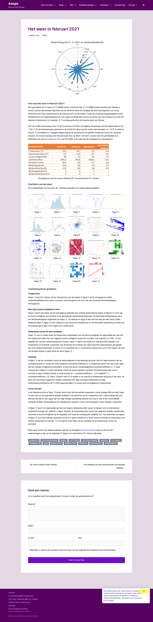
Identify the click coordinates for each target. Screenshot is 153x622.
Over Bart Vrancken (16, 599)
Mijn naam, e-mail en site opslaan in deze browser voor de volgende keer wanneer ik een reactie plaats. (73, 550)
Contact (11, 593)
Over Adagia (33, 599)
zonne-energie (111, 443)
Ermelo (63, 440)
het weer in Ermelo (88, 430)
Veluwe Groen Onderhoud (19, 602)
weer (45, 35)
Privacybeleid (28, 596)
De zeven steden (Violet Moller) (43, 465)
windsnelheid (96, 443)
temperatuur (35, 443)
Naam (31, 526)
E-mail (31, 538)
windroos (83, 443)
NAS (71, 5)
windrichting (70, 443)
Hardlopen (104, 5)
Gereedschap (120, 5)
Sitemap (11, 605)
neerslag (104, 440)
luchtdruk (74, 440)
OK (144, 591)
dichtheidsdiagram (49, 440)
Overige (132, 5)
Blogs (61, 5)
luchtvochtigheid (89, 440)
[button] (144, 5)
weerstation (56, 443)
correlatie (33, 440)
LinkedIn (27, 611)
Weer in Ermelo (47, 5)
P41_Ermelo (116, 440)
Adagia (13, 3)
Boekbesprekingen (86, 5)
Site (80, 538)
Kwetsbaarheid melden (18, 609)
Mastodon (20, 611)
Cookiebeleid (13, 596)
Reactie (32, 504)
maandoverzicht (54, 139)
